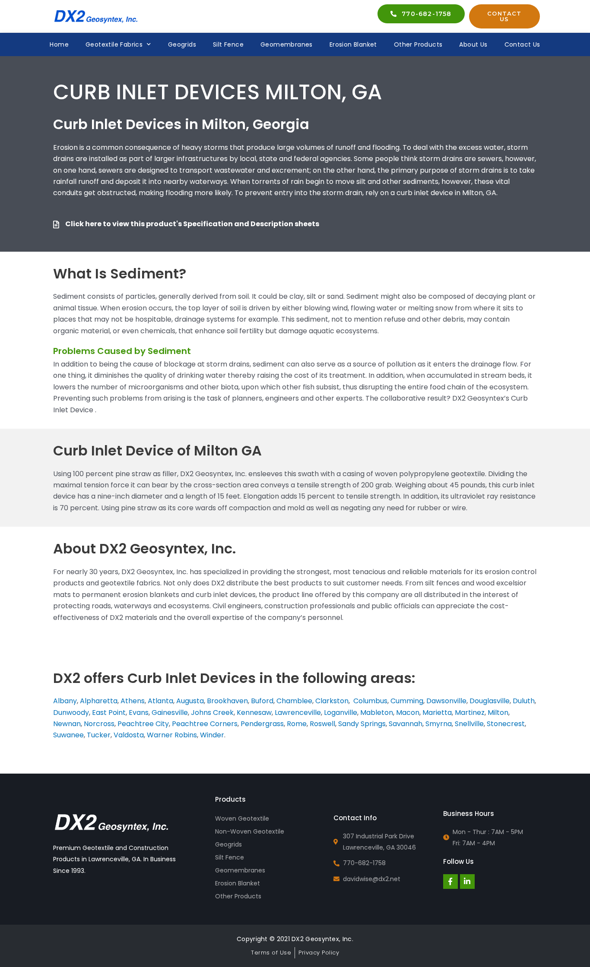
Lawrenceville (298, 712)
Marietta (437, 712)
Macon (407, 712)
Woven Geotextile (242, 818)
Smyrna (438, 724)
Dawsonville (446, 701)
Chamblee (294, 701)
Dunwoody (71, 712)
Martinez (470, 712)
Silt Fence (228, 44)
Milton (498, 712)
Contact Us (522, 44)
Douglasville (489, 701)
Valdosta (129, 735)
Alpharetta (98, 701)
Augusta (190, 701)
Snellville (469, 724)
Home (59, 44)
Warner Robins (172, 735)
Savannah (405, 724)
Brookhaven (227, 701)
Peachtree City (143, 724)
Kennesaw (254, 712)
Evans (139, 712)
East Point (108, 712)
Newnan (67, 724)
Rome (297, 724)
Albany (65, 701)
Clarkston (332, 701)
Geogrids (182, 44)
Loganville (340, 712)
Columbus (370, 701)
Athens (133, 701)
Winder (212, 735)
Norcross (99, 724)
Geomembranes (286, 44)
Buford (262, 701)
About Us (473, 44)
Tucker (99, 735)
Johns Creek (212, 712)
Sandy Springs (362, 724)
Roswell (322, 724)
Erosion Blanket (353, 44)
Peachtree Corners (205, 724)
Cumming (406, 701)
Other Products (418, 44)
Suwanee (68, 735)
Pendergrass (262, 724)
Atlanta (160, 701)
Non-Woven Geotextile (249, 831)
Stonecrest (506, 724)
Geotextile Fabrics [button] (114, 44)
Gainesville (170, 712)
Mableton (376, 712)
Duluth (524, 701)
